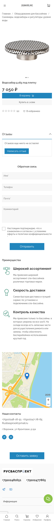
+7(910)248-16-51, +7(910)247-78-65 (22, 419)
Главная (6, 13)
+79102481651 (11, 480)
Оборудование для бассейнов (30, 13)
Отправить (27, 246)
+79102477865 (36, 480)
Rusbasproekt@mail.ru (15, 423)
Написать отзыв (16, 151)
